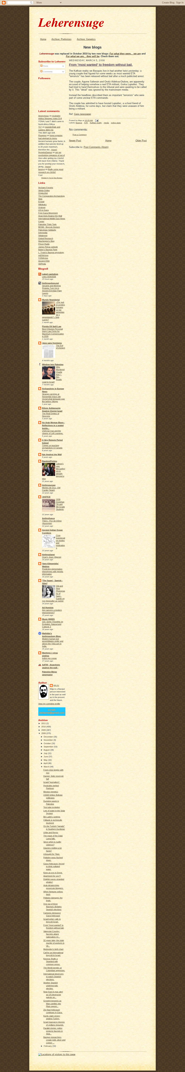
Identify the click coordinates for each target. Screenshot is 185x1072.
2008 (43, 733)
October (47, 743)
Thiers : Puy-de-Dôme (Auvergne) (52, 522)
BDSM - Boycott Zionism (49, 227)
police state (116, 123)
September (49, 747)
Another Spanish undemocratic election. (50, 985)
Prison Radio (44, 244)
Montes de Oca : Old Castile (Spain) (51, 489)
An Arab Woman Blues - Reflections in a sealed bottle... (53, 425)
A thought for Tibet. (51, 854)
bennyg (41, 169)
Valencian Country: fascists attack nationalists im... (51, 934)
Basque (79, 123)
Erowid (41, 202)
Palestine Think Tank (47, 224)
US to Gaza (43, 210)
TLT (40, 127)
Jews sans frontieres (52, 343)
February (48, 1046)
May (46, 760)
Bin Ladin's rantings (51, 817)
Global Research (45, 238)
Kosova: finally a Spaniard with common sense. (51, 961)
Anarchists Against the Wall (50, 216)
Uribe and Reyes (50, 832)
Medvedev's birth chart (53, 949)
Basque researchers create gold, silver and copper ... (54, 1040)
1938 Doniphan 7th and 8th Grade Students (60, 504)
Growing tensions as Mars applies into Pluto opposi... (52, 1003)
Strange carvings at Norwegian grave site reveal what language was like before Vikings (53, 398)
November (48, 740)
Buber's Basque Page (47, 250)
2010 (43, 727)
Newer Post (75, 140)
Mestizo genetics (50, 792)
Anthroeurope (48, 485)
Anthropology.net (50, 283)
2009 (43, 730)
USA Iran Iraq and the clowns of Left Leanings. (52, 432)
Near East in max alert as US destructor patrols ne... (53, 994)
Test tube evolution (51, 807)
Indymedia (42, 233)
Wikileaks (42, 204)
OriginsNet (43, 193)
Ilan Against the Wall (52, 454)
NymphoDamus (45, 152)
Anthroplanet (48, 554)
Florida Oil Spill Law (51, 326)
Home (43, 39)
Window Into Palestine (52, 364)
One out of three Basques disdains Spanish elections (52, 907)
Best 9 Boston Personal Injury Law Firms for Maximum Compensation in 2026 (53, 332)
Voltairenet (42, 235)
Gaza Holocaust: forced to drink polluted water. (53, 866)
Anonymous (43, 116)
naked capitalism (50, 274)
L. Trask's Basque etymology (51, 252)
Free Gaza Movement (48, 213)
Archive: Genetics (86, 39)
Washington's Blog (46, 241)
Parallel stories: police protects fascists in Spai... (53, 1031)
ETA (86, 123)
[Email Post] (96, 120)
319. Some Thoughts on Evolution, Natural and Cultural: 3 (52, 624)
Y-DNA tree (43, 258)
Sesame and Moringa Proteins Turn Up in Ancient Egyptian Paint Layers (52, 289)
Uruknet (41, 207)
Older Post (141, 140)
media (106, 123)
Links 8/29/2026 (49, 277)
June (46, 756)
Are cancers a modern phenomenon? (52, 611)
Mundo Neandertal (51, 300)
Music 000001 (48, 619)
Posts (45, 66)
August (47, 750)
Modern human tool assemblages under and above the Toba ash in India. (52, 642)
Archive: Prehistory (61, 39)
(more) (54, 150)
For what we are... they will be (82, 56)
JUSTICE (46, 497)
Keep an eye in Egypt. (53, 873)
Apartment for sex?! (52, 876)
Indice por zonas (49, 658)
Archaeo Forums (45, 187)
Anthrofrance (48, 518)
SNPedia (42, 264)
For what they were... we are (125, 53)
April (46, 763)
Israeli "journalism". (51, 782)
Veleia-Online (44, 190)
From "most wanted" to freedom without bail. (101, 65)
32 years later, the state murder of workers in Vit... (53, 943)
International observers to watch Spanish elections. (53, 977)
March (47, 767)
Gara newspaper (82, 114)
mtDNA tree (43, 255)
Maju (56, 685)
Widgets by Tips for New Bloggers (51, 178)
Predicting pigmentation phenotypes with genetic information (52, 571)
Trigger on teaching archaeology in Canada (52, 446)
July (46, 753)
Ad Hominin (47, 608)
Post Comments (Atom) (96, 147)
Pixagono (42, 135)
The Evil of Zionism (60, 346)
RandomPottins (49, 461)
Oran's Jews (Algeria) (51, 557)
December (48, 737)
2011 (43, 723)
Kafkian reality (96, 123)
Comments (47, 72)
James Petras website (48, 247)
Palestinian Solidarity (47, 230)
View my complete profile (49, 704)
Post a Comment (80, 135)
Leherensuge (71, 22)
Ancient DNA (44, 261)
